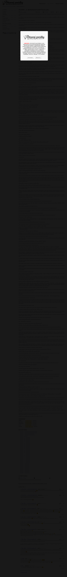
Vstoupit (30, 57)
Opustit (38, 57)
